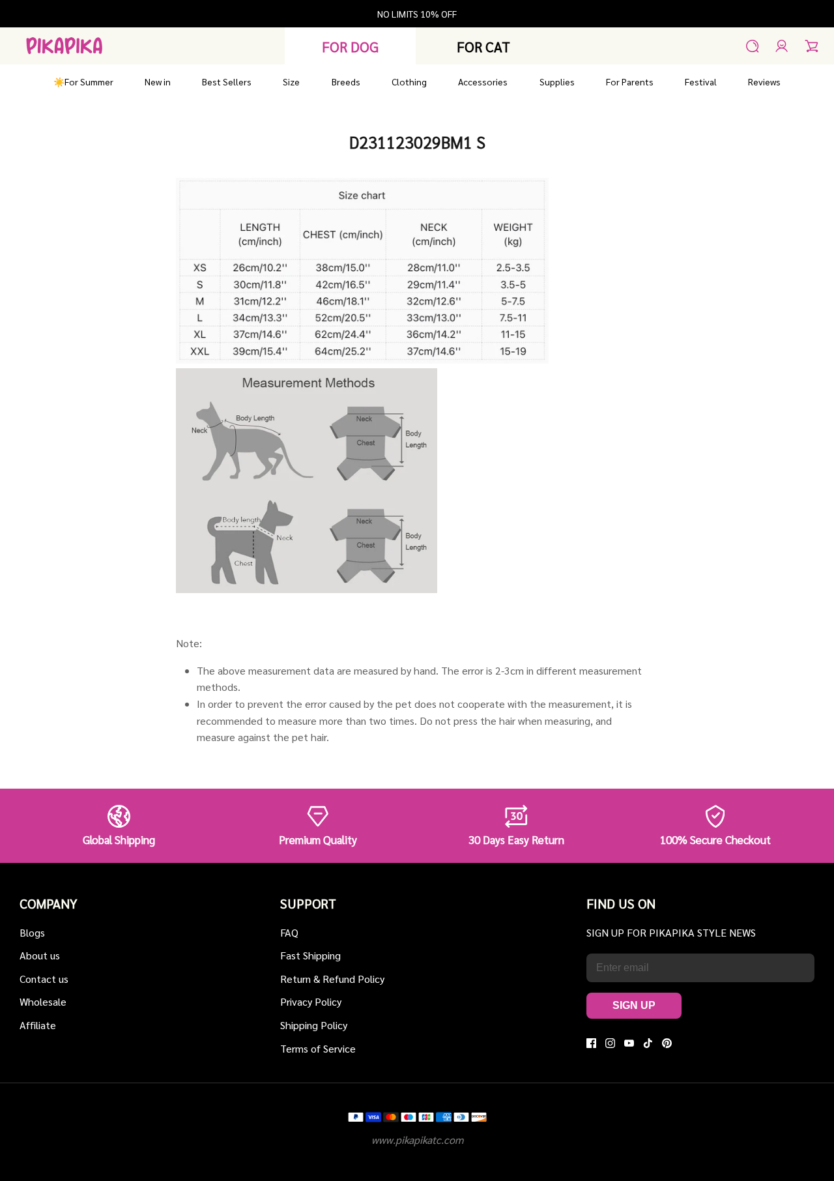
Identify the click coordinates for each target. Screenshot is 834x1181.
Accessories (483, 81)
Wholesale (43, 1001)
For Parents (630, 81)
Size (291, 81)
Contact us (44, 978)
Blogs (32, 932)
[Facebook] (591, 1043)
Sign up (633, 1005)
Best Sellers (227, 81)
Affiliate (38, 1025)
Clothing (409, 81)
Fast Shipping (310, 955)
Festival (701, 81)
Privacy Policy (310, 1001)
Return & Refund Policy (332, 978)
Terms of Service (318, 1048)
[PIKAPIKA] (64, 45)
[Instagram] (610, 1043)
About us (40, 955)
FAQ (289, 932)
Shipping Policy (313, 1025)
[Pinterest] (667, 1043)
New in (158, 81)
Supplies (557, 81)
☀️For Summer (83, 81)
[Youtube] (629, 1043)
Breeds (346, 81)
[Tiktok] (648, 1043)
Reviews (764, 81)
